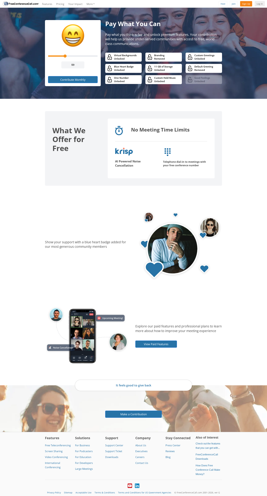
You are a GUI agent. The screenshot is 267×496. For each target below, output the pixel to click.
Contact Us (141, 463)
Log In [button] (260, 3)
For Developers (84, 463)
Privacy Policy (54, 492)
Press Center (172, 445)
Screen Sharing (54, 451)
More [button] (90, 4)
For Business (82, 445)
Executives (141, 451)
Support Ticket (113, 451)
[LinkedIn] (137, 485)
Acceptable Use (83, 492)
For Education (83, 457)
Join (234, 3)
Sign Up (246, 3)
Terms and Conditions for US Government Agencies (144, 492)
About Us (140, 445)
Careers (139, 457)
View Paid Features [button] (156, 344)
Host (223, 3)
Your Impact (75, 4)
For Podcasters (84, 451)
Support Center (114, 445)
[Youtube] (129, 485)
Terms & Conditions (105, 492)
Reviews (170, 451)
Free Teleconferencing (58, 445)
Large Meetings (84, 469)
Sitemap (68, 492)
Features (47, 4)
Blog (168, 457)
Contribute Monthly (72, 80)
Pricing (60, 4)
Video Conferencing (56, 457)
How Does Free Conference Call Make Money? (208, 469)
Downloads (111, 457)
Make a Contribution (133, 414)
